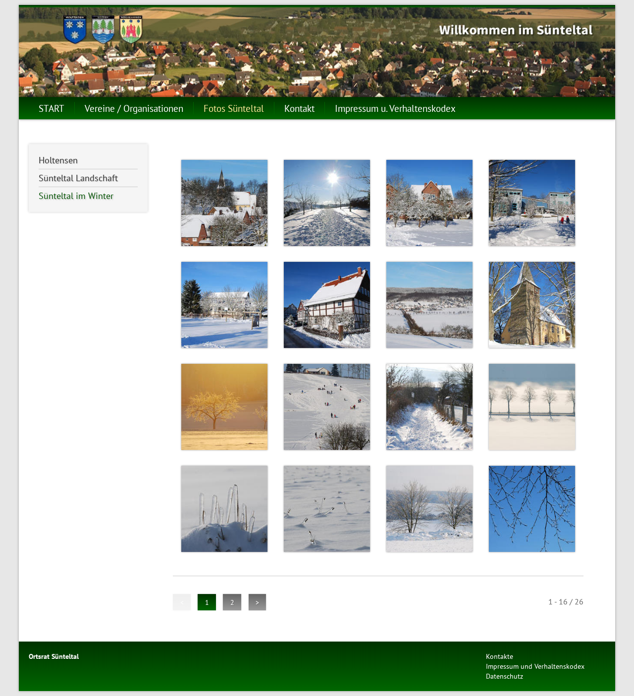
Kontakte (499, 656)
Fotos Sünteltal (234, 108)
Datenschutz (504, 676)
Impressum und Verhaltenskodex (535, 666)
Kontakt (299, 108)
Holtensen (58, 160)
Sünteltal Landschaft (78, 178)
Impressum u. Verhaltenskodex (395, 108)
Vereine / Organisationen (134, 108)
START (51, 108)
